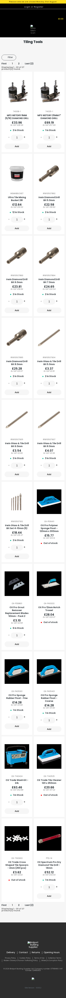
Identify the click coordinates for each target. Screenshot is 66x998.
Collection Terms (54, 958)
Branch (42, 15)
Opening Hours (52, 952)
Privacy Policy (10, 958)
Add (17, 146)
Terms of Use (39, 958)
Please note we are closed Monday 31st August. (33, 2)
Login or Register (33, 7)
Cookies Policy (25, 958)
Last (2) (29, 64)
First (4, 64)
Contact (23, 952)
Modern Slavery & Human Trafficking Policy (21, 960)
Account (50, 18)
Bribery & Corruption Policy (51, 960)
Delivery (11, 952)
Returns (36, 952)
